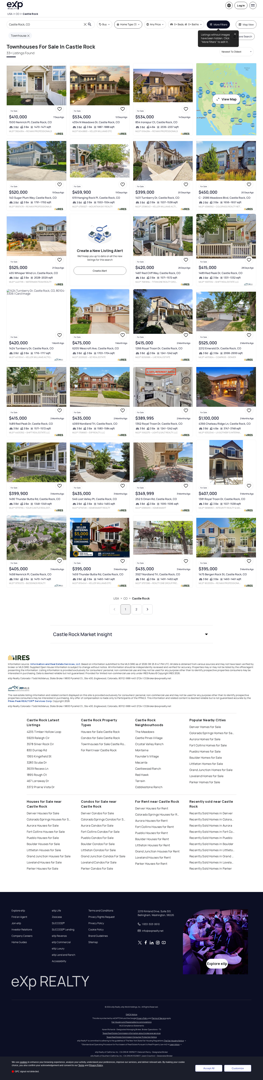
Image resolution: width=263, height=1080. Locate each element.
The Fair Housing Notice (174, 1040)
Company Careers (22, 936)
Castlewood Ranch (148, 769)
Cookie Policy (96, 929)
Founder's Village (147, 756)
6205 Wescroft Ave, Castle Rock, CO (95, 348)
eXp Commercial (61, 942)
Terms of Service (159, 1018)
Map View (248, 24)
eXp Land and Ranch (63, 955)
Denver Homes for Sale (205, 727)
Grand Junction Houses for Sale (49, 856)
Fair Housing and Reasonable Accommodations (131, 1022)
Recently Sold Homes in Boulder (211, 844)
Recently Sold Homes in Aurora (210, 825)
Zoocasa (57, 917)
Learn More (174, 1044)
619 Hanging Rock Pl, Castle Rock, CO (96, 198)
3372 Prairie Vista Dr (41, 787)
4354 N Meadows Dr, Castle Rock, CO (96, 122)
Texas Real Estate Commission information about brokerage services (131, 1033)
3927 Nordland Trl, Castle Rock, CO (157, 574)
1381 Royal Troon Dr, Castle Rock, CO (222, 499)
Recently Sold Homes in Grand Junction (212, 856)
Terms (81, 1065)
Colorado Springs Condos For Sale (103, 819)
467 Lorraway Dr (38, 781)
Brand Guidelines (98, 936)
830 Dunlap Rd (37, 750)
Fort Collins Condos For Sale (100, 832)
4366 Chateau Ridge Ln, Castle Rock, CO (225, 424)
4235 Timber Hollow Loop (44, 732)
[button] (131, 634)
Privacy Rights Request (101, 917)
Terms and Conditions (100, 910)
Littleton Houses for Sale (44, 850)
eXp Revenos (59, 936)
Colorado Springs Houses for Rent (157, 814)
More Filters (220, 24)
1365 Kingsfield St (39, 756)
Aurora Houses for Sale (43, 825)
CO (125, 598)
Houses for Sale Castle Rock (100, 732)
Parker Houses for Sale (42, 868)
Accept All (208, 1068)
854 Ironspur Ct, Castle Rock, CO (156, 122)
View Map (229, 99)
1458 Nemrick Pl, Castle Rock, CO (30, 574)
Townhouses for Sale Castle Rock (103, 744)
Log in (241, 5)
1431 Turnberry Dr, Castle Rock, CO (157, 198)
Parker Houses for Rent (151, 864)
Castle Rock (141, 598)
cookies (23, 1062)
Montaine (142, 750)
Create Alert (100, 270)
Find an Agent (19, 917)
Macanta (141, 762)
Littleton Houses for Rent (152, 845)
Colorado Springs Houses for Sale (49, 819)
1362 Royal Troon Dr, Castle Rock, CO (158, 424)
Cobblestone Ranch (148, 787)
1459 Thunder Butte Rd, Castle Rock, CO (97, 574)
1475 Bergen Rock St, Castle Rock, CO (223, 574)
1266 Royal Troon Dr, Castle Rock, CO (158, 348)
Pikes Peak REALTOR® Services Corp (30, 701)
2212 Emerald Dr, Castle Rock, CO (220, 348)
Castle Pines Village (149, 738)
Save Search (244, 36)
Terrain (140, 781)
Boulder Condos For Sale (98, 844)
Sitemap (93, 942)
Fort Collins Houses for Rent (154, 827)
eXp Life (56, 910)
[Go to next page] (148, 609)
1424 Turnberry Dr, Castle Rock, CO (31, 348)
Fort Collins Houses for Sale (46, 832)
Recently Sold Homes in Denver (211, 813)
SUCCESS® (58, 923)
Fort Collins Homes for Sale (208, 745)
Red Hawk (142, 775)
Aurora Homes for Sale (205, 739)
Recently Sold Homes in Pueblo (210, 838)
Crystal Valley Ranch (149, 744)
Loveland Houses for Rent (153, 857)
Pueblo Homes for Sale (205, 751)
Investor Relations (22, 929)
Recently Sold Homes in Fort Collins (212, 832)
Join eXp (16, 923)
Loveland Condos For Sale (99, 862)
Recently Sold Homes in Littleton (212, 850)
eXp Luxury (58, 948)
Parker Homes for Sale (204, 782)
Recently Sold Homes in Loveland (212, 862)
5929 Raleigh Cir (38, 738)
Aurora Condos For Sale (97, 825)
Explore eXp (18, 910)
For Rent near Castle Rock (99, 750)
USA (116, 598)
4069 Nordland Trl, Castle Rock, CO (94, 424)
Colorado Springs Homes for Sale (212, 733)
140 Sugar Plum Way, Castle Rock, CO (33, 198)
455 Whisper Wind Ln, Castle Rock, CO (33, 273)
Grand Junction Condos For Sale (103, 856)
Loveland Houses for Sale (44, 862)
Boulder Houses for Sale (43, 844)
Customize (238, 1068)
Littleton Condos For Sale (98, 850)
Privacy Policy (96, 923)
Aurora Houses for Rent (151, 821)
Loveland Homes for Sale (206, 776)
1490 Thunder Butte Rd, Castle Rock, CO (34, 499)
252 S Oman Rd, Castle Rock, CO (156, 499)
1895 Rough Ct (37, 775)
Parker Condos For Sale (97, 868)
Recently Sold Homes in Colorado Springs (212, 819)
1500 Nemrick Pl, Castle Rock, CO (30, 122)
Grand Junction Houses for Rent (157, 851)
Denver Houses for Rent (151, 808)
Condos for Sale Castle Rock (100, 738)
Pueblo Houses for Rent (151, 833)
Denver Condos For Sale (97, 813)
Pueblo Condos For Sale (97, 838)
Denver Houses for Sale (43, 813)
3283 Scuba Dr (37, 762)
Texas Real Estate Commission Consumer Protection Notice (131, 1037)
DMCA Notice (131, 1014)
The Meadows (144, 732)
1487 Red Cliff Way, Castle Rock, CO (157, 273)
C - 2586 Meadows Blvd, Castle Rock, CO (224, 198)
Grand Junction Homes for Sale (211, 770)
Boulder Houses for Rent (152, 839)
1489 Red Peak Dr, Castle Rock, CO (220, 273)
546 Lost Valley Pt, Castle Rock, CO (94, 499)
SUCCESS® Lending (63, 929)
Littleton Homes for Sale (206, 764)
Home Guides (19, 942)
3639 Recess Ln (38, 769)
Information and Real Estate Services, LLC (55, 664)
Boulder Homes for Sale (205, 758)
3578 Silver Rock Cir (40, 744)
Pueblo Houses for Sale (43, 838)
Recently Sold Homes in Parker (210, 868)
